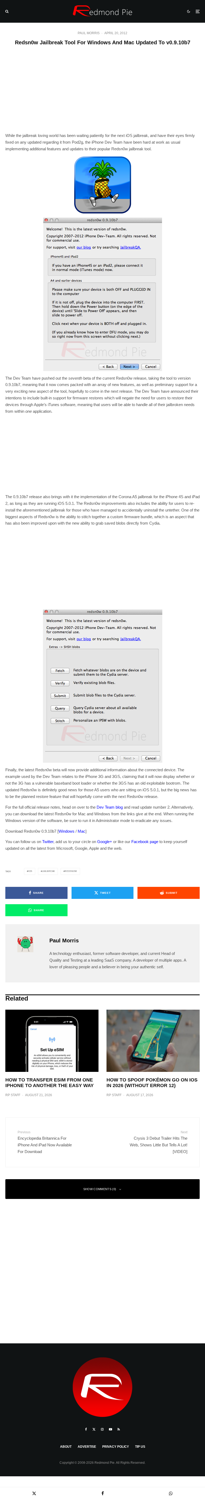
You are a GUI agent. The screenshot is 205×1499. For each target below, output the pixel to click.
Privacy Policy (115, 1447)
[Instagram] (102, 1429)
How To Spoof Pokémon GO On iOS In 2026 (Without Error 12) (152, 1082)
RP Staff (12, 1095)
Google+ (104, 841)
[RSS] (119, 1429)
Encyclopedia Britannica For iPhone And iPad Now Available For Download (45, 1142)
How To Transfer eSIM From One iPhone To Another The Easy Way (49, 1082)
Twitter (47, 841)
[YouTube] (110, 1429)
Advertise (87, 1447)
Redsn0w (71, 871)
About (66, 1447)
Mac (81, 831)
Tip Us (140, 1447)
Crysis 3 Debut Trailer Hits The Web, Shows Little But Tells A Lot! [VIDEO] (158, 1142)
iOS (30, 871)
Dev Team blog (110, 807)
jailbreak (48, 871)
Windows (66, 831)
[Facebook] (86, 1429)
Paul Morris (89, 33)
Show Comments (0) (99, 1189)
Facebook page (144, 841)
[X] (94, 1429)
